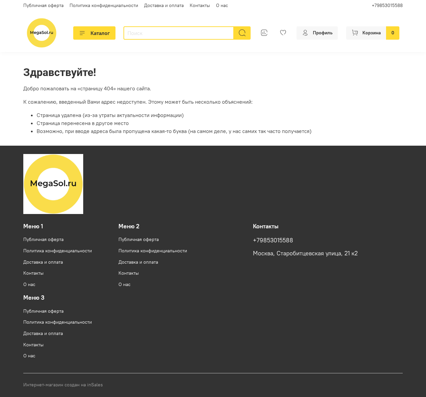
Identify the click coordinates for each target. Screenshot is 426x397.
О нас (222, 5)
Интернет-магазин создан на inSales (63, 385)
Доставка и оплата (164, 5)
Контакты (200, 5)
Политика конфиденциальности (104, 5)
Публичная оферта (43, 5)
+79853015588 (387, 5)
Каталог (100, 33)
